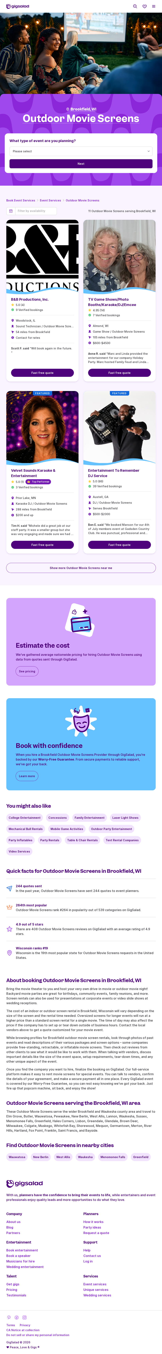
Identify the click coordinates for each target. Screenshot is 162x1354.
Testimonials (16, 1295)
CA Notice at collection (23, 1330)
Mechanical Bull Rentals (26, 829)
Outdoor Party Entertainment (111, 829)
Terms (10, 1325)
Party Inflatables (20, 840)
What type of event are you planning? (42, 141)
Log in (88, 1261)
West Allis (63, 1157)
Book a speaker (18, 1256)
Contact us (92, 1256)
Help (86, 1250)
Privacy (25, 1325)
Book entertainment (22, 1250)
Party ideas (92, 1227)
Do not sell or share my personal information (37, 1335)
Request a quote (96, 1233)
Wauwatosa (17, 1157)
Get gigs (12, 1284)
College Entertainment (24, 817)
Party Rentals (49, 840)
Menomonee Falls (113, 1157)
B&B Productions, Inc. (30, 299)
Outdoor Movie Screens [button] (81, 118)
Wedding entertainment (25, 1267)
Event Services (50, 200)
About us (13, 1222)
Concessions (57, 817)
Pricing (11, 1290)
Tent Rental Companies (122, 840)
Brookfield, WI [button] (83, 109)
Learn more (27, 776)
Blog (9, 1227)
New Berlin (40, 1157)
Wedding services (97, 1295)
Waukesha (85, 1157)
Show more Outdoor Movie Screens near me (81, 568)
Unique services (95, 1290)
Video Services (19, 851)
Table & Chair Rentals (82, 840)
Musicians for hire (20, 1261)
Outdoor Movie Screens (82, 200)
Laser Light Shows (125, 817)
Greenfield (140, 1157)
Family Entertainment (90, 817)
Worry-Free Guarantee (56, 759)
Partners (13, 1233)
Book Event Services (20, 200)
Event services (94, 1284)
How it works (93, 1222)
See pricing (27, 671)
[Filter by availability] (36, 210)
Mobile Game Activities (67, 829)
